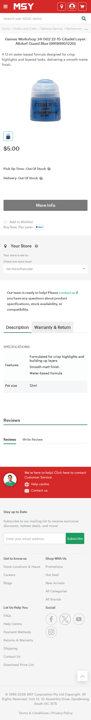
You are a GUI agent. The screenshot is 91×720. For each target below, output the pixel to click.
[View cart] (82, 6)
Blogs (8, 583)
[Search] (83, 19)
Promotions (54, 567)
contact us (67, 293)
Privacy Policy (62, 713)
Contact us (39, 490)
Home (6, 28)
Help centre (40, 484)
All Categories (56, 591)
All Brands (53, 599)
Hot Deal (52, 575)
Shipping (11, 648)
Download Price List (19, 665)
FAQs (7, 616)
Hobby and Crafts (25, 28)
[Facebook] (52, 624)
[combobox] (45, 18)
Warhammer (74, 28)
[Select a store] (61, 6)
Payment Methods (17, 632)
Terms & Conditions (34, 713)
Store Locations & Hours (22, 567)
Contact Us (12, 656)
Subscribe (75, 538)
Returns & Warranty (18, 640)
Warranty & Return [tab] (52, 327)
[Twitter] (66, 624)
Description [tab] (17, 327)
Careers (9, 575)
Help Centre (13, 624)
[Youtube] (79, 624)
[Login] (72, 6)
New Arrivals (55, 583)
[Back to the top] (82, 676)
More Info (45, 205)
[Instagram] (52, 637)
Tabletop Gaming (51, 28)
